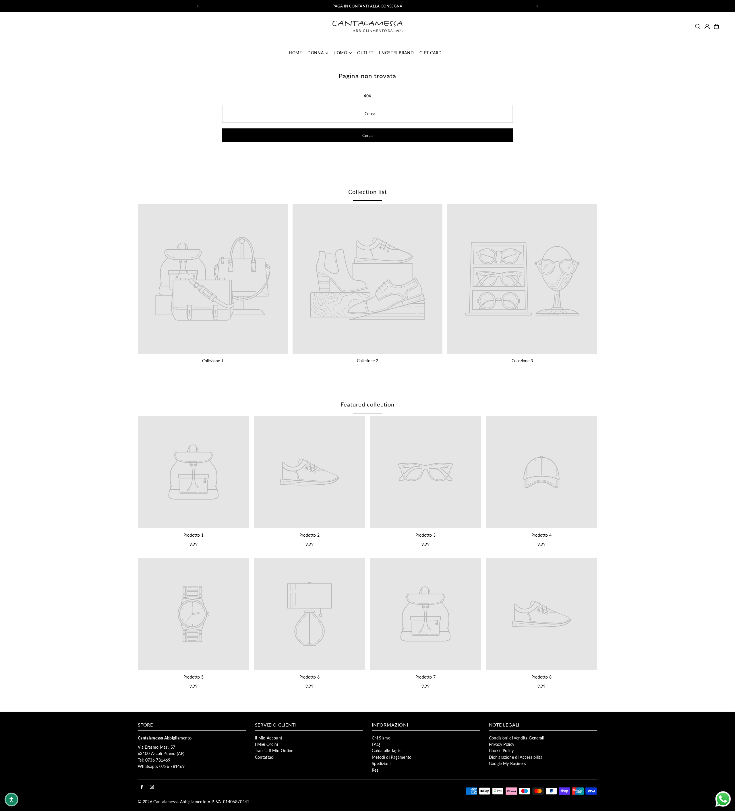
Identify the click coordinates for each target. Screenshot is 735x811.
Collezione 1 (212, 360)
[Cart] (716, 26)
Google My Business (507, 763)
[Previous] (198, 6)
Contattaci (264, 757)
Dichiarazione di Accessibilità (516, 757)
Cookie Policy (501, 750)
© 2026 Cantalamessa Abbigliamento (172, 801)
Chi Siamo (381, 737)
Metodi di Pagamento (392, 757)
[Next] (537, 6)
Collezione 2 (367, 360)
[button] (11, 799)
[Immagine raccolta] (213, 279)
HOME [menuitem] (295, 53)
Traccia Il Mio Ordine (274, 750)
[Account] (707, 26)
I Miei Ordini (266, 744)
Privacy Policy (501, 744)
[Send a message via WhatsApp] (723, 799)
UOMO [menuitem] (340, 53)
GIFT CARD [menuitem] (430, 53)
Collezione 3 (522, 360)
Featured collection (367, 404)
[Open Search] (697, 26)
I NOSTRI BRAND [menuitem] (396, 53)
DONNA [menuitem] (315, 53)
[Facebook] (142, 787)
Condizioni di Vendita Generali (516, 737)
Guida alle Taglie (386, 750)
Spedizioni (381, 763)
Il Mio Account (269, 737)
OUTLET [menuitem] (365, 53)
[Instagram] (152, 787)
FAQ (376, 744)
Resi (375, 770)
